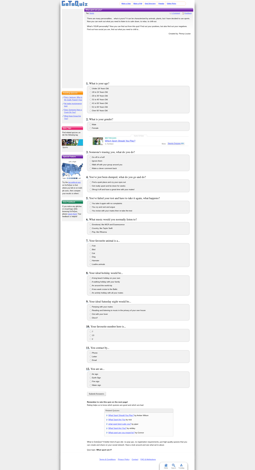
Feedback (188, 13)
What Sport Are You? (117, 428)
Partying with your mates (102, 307)
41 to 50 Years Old (100, 103)
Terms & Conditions (107, 459)
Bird (93, 249)
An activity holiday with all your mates (107, 293)
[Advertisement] (138, 57)
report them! (72, 214)
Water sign (96, 385)
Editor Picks (171, 4)
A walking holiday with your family (106, 282)
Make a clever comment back (104, 168)
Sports (91, 13)
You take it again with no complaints (107, 203)
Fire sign (95, 381)
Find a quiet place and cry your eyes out (109, 182)
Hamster (95, 260)
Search (173, 468)
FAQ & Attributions (148, 459)
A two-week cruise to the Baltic (104, 289)
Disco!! (95, 318)
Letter (94, 356)
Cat (93, 253)
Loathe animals (98, 264)
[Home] (75, 4)
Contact (135, 459)
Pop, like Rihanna (99, 232)
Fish (94, 246)
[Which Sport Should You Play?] (98, 141)
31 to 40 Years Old (100, 99)
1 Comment (176, 13)
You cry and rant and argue (103, 207)
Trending (181, 468)
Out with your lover (100, 314)
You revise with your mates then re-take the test (112, 211)
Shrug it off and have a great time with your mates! (113, 189)
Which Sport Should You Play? (120, 141)
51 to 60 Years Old (100, 107)
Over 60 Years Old (100, 110)
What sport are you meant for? (121, 432)
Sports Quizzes (174, 143)
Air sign (95, 374)
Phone (94, 353)
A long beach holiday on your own (106, 278)
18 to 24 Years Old (100, 92)
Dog (93, 257)
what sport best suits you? (119, 424)
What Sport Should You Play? (121, 415)
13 (93, 335)
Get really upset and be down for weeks (108, 186)
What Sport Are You (116, 419)
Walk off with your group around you (107, 165)
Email (94, 360)
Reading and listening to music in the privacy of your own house (119, 310)
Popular (161, 4)
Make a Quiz (126, 4)
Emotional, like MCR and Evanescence (108, 224)
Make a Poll (137, 4)
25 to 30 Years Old (100, 96)
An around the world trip (102, 285)
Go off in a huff (98, 157)
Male (94, 124)
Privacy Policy (123, 459)
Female (95, 128)
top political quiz (74, 182)
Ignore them (97, 161)
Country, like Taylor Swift (102, 228)
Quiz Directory (150, 4)
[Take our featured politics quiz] (72, 170)
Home (166, 468)
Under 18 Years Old (100, 88)
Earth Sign (96, 378)
